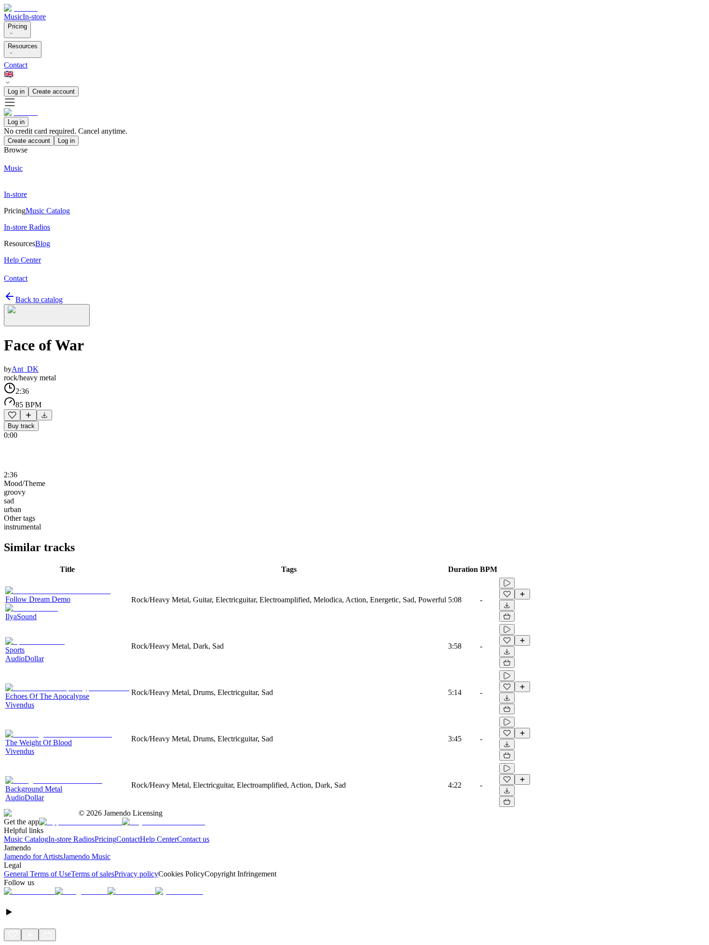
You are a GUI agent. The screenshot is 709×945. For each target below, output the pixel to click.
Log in (16, 91)
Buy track (21, 426)
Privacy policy (136, 874)
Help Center (158, 839)
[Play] (47, 315)
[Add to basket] (507, 616)
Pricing (17, 26)
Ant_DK (25, 369)
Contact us (193, 839)
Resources (23, 46)
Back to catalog (39, 299)
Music (13, 17)
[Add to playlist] (28, 415)
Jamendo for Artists (33, 856)
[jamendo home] (21, 8)
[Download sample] (44, 415)
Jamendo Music (86, 856)
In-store (34, 17)
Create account (53, 91)
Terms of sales (92, 874)
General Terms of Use (37, 874)
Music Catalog (26, 839)
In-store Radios (71, 839)
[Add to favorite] (12, 415)
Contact (15, 65)
